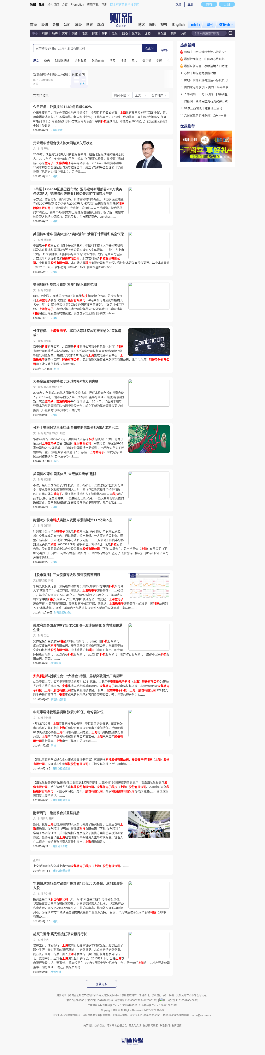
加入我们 (100, 1025)
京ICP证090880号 (76, 1000)
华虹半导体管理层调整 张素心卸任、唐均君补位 (68, 712)
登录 (178, 4)
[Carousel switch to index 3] (228, 157)
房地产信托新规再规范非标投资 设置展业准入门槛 (216, 80)
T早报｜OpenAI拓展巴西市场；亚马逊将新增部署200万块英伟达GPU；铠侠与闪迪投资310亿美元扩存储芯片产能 (77, 191)
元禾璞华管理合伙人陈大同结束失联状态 (63, 143)
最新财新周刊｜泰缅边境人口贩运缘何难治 (211, 66)
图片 (152, 24)
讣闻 (183, 33)
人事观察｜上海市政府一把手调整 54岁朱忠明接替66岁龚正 (222, 94)
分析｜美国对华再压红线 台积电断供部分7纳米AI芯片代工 (76, 427)
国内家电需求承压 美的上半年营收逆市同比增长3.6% (218, 87)
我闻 (42, 4)
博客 (141, 24)
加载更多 (101, 984)
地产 (55, 33)
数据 (33, 4)
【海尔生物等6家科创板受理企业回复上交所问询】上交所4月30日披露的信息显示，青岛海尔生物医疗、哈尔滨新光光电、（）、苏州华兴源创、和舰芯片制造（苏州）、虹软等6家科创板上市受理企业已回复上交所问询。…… (101, 788)
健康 (95, 33)
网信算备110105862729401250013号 (136, 1000)
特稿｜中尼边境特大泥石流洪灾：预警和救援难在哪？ (219, 52)
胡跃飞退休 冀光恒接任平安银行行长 (60, 934)
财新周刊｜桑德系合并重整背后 (56, 813)
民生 (115, 33)
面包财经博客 (58, 699)
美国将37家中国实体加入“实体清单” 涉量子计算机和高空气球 (78, 234)
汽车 (65, 33)
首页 (33, 24)
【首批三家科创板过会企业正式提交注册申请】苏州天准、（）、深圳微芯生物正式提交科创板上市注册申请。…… (101, 761)
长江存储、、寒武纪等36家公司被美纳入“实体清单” (77, 332)
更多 (35, 33)
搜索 (148, 48)
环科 (105, 33)
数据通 (224, 24)
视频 (163, 24)
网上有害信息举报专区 (124, 4)
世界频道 (56, 663)
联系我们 (165, 1025)
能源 (85, 33)
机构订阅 (53, 4)
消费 (75, 33)
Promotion (77, 4)
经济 (44, 24)
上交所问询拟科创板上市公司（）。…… (81, 866)
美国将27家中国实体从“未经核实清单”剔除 (64, 474)
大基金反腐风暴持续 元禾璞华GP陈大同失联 (65, 381)
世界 (89, 24)
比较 (148, 33)
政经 (78, 24)
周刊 (209, 24)
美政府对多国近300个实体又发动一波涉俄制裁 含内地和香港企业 (77, 627)
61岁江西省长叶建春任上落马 (203, 108)
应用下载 (93, 4)
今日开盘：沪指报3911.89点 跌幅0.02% (62, 106)
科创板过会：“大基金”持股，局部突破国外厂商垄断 (78, 676)
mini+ (195, 24)
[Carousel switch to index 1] (221, 157)
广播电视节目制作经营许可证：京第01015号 (112, 1005)
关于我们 (88, 1025)
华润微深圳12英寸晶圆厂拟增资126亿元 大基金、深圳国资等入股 (78, 885)
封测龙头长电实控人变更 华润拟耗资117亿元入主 (72, 520)
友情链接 (177, 1025)
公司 (67, 24)
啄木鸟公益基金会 (117, 1025)
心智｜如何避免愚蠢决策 (200, 73)
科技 (45, 33)
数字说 (136, 33)
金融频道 (58, 130)
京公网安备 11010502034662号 (181, 1000)
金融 (55, 24)
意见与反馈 (135, 1025)
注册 (190, 4)
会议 (65, 4)
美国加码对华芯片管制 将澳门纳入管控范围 (65, 284)
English (178, 24)
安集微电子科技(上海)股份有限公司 (59, 74)
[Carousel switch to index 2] (225, 157)
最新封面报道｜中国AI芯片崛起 (204, 59)
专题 (173, 33)
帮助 (104, 4)
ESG (125, 33)
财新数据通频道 (62, 612)
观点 (100, 24)
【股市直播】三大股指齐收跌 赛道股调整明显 (66, 575)
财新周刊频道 (60, 846)
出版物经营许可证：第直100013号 (158, 1005)
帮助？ (165, 50)
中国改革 (160, 33)
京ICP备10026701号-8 (100, 1000)
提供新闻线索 (150, 1025)
